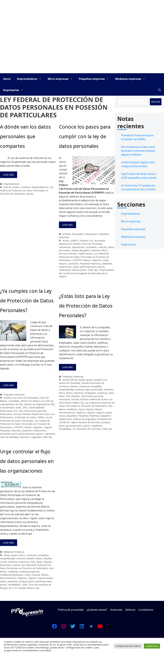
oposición (73, 263)
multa (106, 260)
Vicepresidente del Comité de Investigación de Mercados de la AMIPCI (86, 273)
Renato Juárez (79, 269)
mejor (81, 409)
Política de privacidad (70, 609)
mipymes (96, 260)
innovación (64, 399)
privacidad (5, 433)
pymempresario (88, 266)
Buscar (155, 101)
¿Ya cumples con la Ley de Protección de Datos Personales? (26, 301)
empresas (102, 392)
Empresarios (11, 90)
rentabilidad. (65, 428)
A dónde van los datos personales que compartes (25, 136)
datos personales (94, 389)
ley (82, 402)
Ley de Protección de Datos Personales (26, 419)
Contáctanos (145, 609)
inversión (72, 253)
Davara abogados (81, 250)
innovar (62, 253)
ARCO (22, 555)
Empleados (90, 392)
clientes (74, 386)
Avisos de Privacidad (69, 382)
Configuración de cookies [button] (128, 646)
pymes (30, 193)
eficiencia (78, 392)
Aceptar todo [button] (152, 646)
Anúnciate (116, 609)
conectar (79, 389)
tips (96, 269)
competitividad (66, 389)
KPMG (40, 417)
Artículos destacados (73, 233)
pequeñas (72, 415)
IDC (15, 410)
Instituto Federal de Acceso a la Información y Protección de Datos (27, 416)
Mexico (87, 260)
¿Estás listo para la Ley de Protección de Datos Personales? (85, 306)
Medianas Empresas (14, 551)
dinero (69, 392)
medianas (72, 409)
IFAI (21, 410)
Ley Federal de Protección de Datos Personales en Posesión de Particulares (26, 190)
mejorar (89, 409)
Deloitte (30, 558)
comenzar (84, 386)
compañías (91, 247)
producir (106, 422)
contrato (102, 247)
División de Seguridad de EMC (39, 404)
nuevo (62, 415)
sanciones (25, 437)
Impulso (75, 396)
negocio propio (104, 412)
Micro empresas (58, 79)
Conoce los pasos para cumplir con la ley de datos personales (84, 136)
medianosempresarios (11, 574)
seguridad (36, 437)
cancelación (65, 247)
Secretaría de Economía (89, 428)
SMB (90, 269)
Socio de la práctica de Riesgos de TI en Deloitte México (25, 586)
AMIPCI (75, 240)
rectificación (65, 269)
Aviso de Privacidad (92, 243)
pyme (76, 266)
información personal (35, 410)
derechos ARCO (99, 250)
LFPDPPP (77, 260)
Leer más (8, 174)
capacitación (78, 247)
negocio (63, 263)
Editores (130, 609)
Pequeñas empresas (92, 79)
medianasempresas (29, 571)
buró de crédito (11, 187)
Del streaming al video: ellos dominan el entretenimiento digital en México (138, 150)
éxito (111, 392)
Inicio (7, 79)
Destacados (91, 233)
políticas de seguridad (84, 419)
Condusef (25, 187)
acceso (66, 240)
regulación (49, 433)
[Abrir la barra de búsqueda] (159, 90)
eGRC (18, 407)
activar (65, 379)
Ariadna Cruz (86, 240)
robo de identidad (9, 437)
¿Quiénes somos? (96, 609)
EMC (25, 407)
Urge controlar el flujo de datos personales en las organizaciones (27, 461)
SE (74, 428)
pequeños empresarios (34, 430)
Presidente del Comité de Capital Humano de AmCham (85, 421)
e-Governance (7, 407)
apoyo (89, 379)
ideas (61, 396)
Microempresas (67, 412)
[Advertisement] (82, 49)
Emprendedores (27, 79)
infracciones (6, 414)
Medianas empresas (128, 79)
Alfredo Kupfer (77, 379)
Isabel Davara (85, 253)
